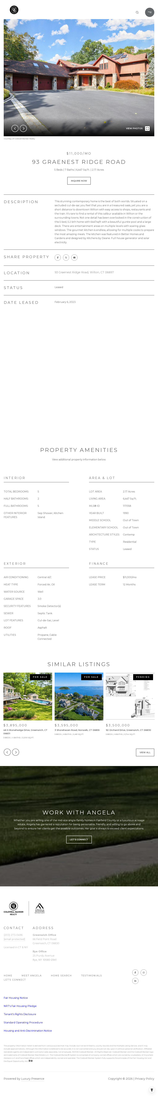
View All (145, 752)
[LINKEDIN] (135, 981)
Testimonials (91, 975)
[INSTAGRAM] (144, 972)
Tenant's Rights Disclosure (20, 1014)
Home (8, 975)
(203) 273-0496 (13, 935)
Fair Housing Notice (16, 997)
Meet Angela (32, 975)
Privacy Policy (144, 1078)
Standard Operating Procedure (23, 1022)
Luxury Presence (32, 1078)
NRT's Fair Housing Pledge (20, 1006)
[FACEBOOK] (135, 972)
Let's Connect (15, 980)
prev (15, 128)
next (23, 128)
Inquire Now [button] (79, 180)
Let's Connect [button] (79, 839)
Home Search (61, 975)
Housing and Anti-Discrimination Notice (28, 1030)
